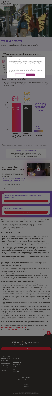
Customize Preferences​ (20, 74)
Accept (30, 74)
